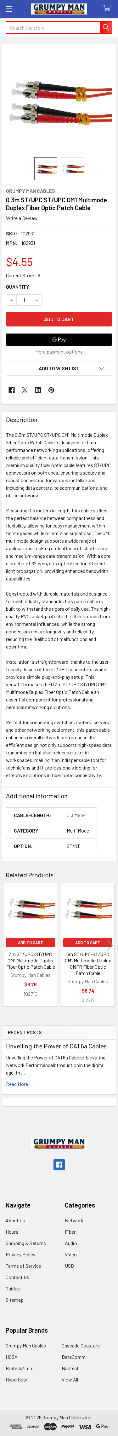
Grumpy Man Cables (26, 1345)
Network (74, 1220)
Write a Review (22, 218)
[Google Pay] (59, 339)
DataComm (74, 1357)
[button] (59, 368)
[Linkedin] (38, 390)
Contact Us (17, 1277)
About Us (15, 1220)
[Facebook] (11, 390)
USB (69, 1266)
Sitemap (15, 1300)
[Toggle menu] (8, 8)
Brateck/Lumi (20, 1368)
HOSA (12, 1357)
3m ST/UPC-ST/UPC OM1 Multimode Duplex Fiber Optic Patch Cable (30, 960)
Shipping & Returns (26, 1243)
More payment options (59, 352)
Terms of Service (23, 1266)
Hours (12, 1232)
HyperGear (16, 1379)
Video (71, 1254)
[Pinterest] (51, 390)
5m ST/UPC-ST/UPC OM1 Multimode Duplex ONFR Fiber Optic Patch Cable (88, 963)
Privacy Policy (20, 1254)
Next (110, 945)
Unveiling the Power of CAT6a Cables (56, 1046)
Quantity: (18, 287)
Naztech (71, 1368)
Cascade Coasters (81, 1345)
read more (17, 1084)
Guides (13, 1288)
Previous (8, 945)
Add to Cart (30, 942)
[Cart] (108, 9)
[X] (25, 390)
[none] (59, 100)
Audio (71, 1243)
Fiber (70, 1232)
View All (70, 1379)
